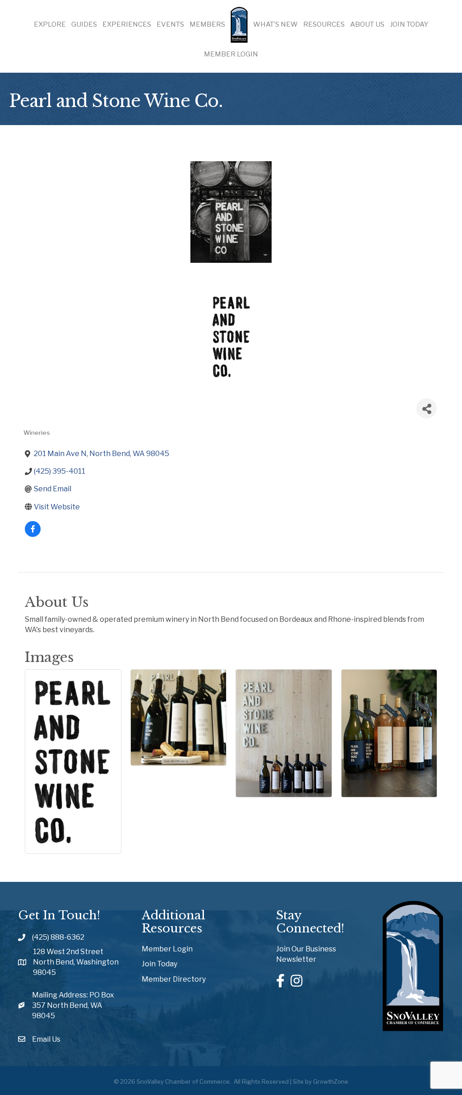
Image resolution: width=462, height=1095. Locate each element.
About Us (367, 24)
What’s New (275, 24)
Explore (50, 24)
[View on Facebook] (33, 534)
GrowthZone (330, 1081)
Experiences (126, 24)
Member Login (231, 54)
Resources (324, 24)
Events (170, 24)
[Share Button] (426, 408)
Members (207, 24)
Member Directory (174, 979)
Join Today (409, 24)
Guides (84, 24)
